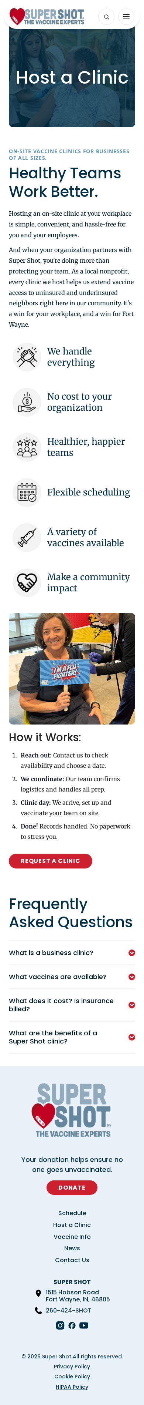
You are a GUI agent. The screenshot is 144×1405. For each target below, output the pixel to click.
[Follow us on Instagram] (60, 1325)
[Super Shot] (47, 16)
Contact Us (72, 1260)
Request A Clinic (50, 861)
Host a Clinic (72, 1225)
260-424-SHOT (69, 1310)
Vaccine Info (72, 1237)
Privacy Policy (72, 1366)
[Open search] (106, 17)
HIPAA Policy (72, 1387)
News (72, 1248)
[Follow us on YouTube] (83, 1325)
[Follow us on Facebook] (72, 1325)
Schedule (72, 1213)
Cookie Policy (72, 1376)
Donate (72, 1187)
